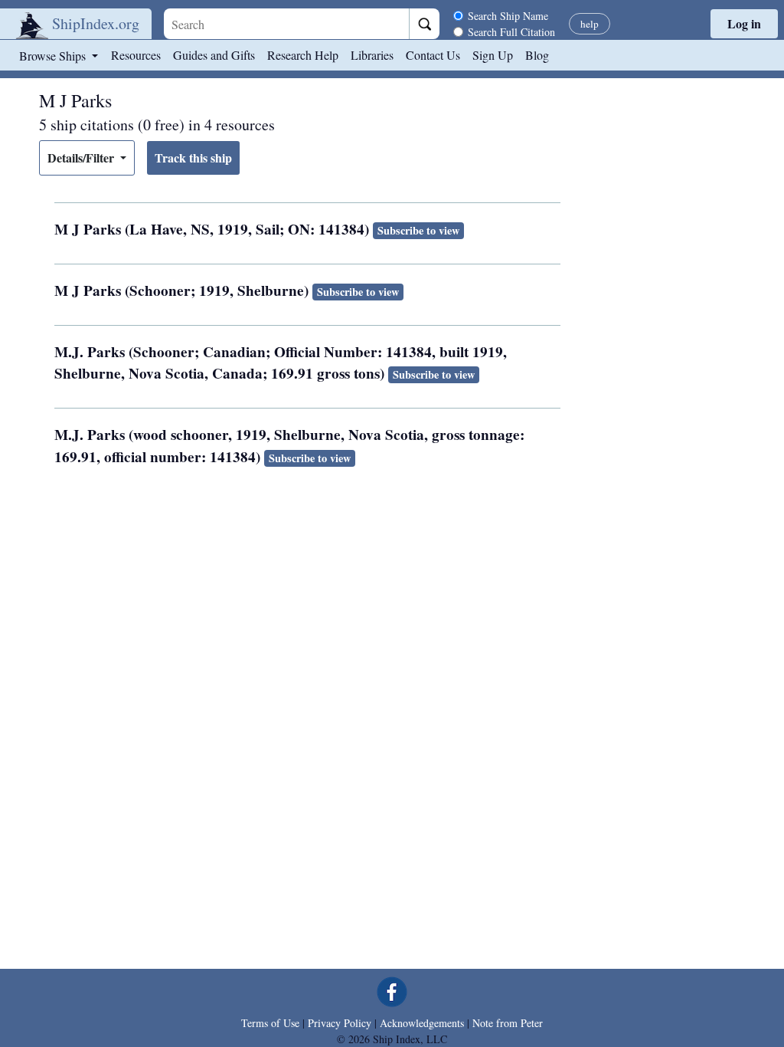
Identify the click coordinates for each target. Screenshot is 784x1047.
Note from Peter (507, 1023)
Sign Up (492, 55)
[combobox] (286, 23)
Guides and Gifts (214, 55)
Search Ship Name (508, 15)
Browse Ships (54, 56)
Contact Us (433, 55)
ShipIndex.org (95, 23)
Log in (744, 23)
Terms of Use (270, 1023)
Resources (136, 55)
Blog (537, 55)
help (589, 24)
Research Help (302, 55)
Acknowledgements (422, 1023)
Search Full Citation (511, 32)
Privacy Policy (339, 1023)
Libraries (372, 55)
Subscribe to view (418, 230)
